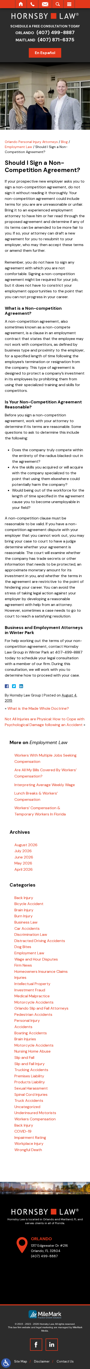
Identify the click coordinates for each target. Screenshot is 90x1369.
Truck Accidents (28, 1100)
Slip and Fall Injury (29, 1063)
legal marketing (44, 1327)
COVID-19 (22, 1131)
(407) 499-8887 (55, 32)
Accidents (23, 1026)
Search (57, 4)
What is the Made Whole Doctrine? (38, 708)
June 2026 (23, 857)
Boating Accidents (30, 1033)
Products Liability (29, 1082)
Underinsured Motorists (35, 1112)
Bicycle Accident (28, 903)
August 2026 (25, 844)
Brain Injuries (25, 1039)
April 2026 (23, 869)
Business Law (25, 922)
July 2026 (23, 850)
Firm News (23, 965)
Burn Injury (23, 916)
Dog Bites (22, 946)
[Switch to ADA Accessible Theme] (6, 1363)
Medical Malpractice (32, 996)
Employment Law (18, 147)
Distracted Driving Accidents (39, 940)
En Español (45, 52)
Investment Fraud (29, 990)
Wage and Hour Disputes (36, 959)
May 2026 (23, 863)
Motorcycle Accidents (34, 1002)
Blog (64, 142)
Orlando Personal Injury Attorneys (31, 142)
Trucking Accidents (31, 1069)
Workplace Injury (28, 1143)
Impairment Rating (30, 1137)
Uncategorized (27, 1106)
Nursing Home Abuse (32, 1051)
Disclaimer (42, 1361)
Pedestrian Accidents (33, 1014)
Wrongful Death (28, 1149)
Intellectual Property (32, 983)
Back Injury (23, 897)
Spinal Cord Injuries (31, 1094)
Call (32, 4)
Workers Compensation (35, 1119)
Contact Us (65, 1361)
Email (45, 4)
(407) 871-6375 (56, 40)
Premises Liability (29, 1076)
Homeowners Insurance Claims (41, 971)
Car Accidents (27, 928)
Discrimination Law (30, 934)
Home (21, 4)
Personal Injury (27, 1020)
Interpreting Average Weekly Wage (44, 784)
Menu (69, 4)
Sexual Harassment (31, 1088)
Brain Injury (23, 910)
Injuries (20, 977)
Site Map (20, 1361)
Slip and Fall (24, 1057)
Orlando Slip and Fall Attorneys (41, 1008)
